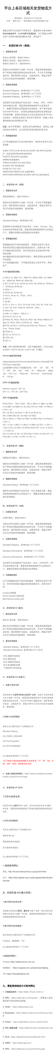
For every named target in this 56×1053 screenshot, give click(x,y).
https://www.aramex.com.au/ (22, 961)
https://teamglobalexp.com (18, 973)
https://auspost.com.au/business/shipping (30, 967)
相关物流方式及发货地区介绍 (36, 20)
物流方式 (16, 20)
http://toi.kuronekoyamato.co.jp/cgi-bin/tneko (27, 871)
